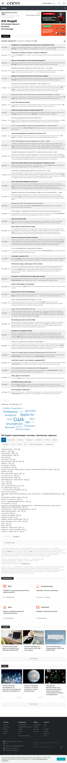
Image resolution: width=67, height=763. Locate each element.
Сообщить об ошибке (11, 748)
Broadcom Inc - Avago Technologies (11, 529)
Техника (20, 731)
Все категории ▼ (33, 15)
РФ (27, 422)
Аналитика (6, 727)
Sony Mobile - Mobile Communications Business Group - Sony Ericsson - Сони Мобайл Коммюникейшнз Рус (31, 494)
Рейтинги (6, 729)
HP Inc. (3, 481)
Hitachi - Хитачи (5, 492)
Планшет (29, 425)
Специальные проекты (24, 727)
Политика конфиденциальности (15, 746)
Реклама (36, 727)
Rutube (46, 731)
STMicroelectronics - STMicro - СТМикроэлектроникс (15, 509)
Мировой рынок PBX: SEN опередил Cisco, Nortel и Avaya (27, 203)
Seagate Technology (6, 517)
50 (14, 459)
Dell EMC (3, 471)
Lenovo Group (5, 513)
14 (21, 499)
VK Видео (46, 729)
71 (16, 453)
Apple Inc (27, 414)
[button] (59, 3)
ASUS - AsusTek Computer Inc (9, 485)
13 (25, 511)
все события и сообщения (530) (25, 41)
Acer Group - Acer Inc (7, 475)
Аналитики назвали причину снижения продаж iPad (26, 118)
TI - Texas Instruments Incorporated (11, 490)
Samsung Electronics (7, 449)
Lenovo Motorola (5, 467)
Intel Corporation (6, 453)
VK (32, 422)
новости (9, 551)
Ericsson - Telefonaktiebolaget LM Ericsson (13, 501)
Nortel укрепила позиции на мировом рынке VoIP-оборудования (29, 368)
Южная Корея (22, 429)
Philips (3, 525)
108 (13, 451)
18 (18, 487)
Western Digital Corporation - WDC (10, 511)
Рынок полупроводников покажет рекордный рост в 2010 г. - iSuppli (30, 141)
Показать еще (33, 658)
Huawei (3, 483)
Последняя (16, 536)
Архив (5, 733)
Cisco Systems (5, 465)
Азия (20, 411)
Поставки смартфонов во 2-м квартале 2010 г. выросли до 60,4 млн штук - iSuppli (34, 152)
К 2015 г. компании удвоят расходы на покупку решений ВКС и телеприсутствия (34, 125)
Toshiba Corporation (12, 408)
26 (19, 477)
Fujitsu (3, 523)
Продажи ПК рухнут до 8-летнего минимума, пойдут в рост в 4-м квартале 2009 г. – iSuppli (36, 192)
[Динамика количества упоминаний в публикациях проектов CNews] (64, 41)
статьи (31, 551)
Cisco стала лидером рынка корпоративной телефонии (26, 248)
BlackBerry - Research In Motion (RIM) (11, 519)
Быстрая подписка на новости (14, 741)
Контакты (36, 731)
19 (22, 485)
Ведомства (20, 440)
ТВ (19, 733)
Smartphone (14, 424)
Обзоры (5, 731)
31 (13, 463)
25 (28, 479)
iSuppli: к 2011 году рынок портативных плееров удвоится (27, 341)
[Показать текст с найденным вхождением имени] (36, 41)
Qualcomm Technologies (8, 515)
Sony (9, 419)
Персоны (54, 440)
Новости (5, 724)
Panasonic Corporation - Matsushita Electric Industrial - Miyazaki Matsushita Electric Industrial (27, 469)
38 (23, 461)
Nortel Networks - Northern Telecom (11, 497)
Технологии (39, 440)
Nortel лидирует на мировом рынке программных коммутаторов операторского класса (36, 211)
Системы (47, 440)
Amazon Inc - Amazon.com (8, 499)
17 (15, 491)
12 (10, 523)
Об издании (37, 724)
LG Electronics (5, 459)
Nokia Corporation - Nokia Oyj (9, 461)
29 (58, 469)
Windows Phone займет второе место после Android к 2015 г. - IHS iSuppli (32, 68)
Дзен (45, 735)
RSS (7, 743)
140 (19, 449)
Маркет (20, 729)
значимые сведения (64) (8, 41)
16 (26, 497)
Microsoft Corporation (7, 477)
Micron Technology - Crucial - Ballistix (11, 521)
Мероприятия (49, 444)
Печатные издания (23, 735)
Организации (11, 440)
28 (11, 471)
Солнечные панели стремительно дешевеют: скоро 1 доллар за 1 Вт (30, 83)
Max (45, 724)
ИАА (25, 444)
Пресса (19, 444)
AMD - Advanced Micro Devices (9, 473)
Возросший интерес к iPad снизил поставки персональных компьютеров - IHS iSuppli (35, 94)
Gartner (19, 427)
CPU (31, 418)
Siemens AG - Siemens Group (9, 527)
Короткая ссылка (10, 542)
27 (23, 473)
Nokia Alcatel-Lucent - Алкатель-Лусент (12, 479)
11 (22, 527)
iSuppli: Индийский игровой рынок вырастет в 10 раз (26, 299)
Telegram (46, 733)
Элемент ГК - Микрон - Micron (9, 531)
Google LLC (4, 463)
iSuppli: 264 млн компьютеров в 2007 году (23, 309)
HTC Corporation (5, 503)
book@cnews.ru (26, 563)
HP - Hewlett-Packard (7, 487)
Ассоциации (29, 440)
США (18, 419)
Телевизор (10, 411)
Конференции (22, 724)
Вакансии (36, 729)
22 (10, 483)
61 (17, 455)
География (5, 444)
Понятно (61, 759)
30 (14, 465)
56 (9, 457)
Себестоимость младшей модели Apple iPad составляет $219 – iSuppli (31, 170)
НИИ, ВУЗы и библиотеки (36, 444)
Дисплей (30, 410)
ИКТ (4, 440)
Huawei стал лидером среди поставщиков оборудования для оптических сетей (33, 352)
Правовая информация (12, 750)
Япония (9, 427)
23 (10, 481)
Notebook (10, 415)
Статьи (13, 444)
